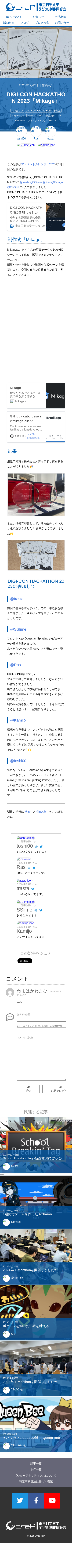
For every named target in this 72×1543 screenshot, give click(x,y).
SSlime (24, 909)
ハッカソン (17, 110)
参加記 (57, 110)
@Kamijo (57, 182)
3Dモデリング (18, 115)
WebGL (32, 115)
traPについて (14, 16)
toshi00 (25, 846)
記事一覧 (36, 1463)
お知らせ (38, 16)
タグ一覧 (36, 1469)
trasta (23, 888)
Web (41, 115)
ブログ (24, 22)
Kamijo (24, 931)
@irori (28, 811)
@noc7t (41, 811)
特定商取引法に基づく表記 (36, 1481)
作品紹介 (60, 16)
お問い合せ (62, 22)
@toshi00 (13, 187)
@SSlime (36, 182)
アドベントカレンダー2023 (42, 120)
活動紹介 (8, 22)
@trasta (24, 182)
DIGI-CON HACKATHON (38, 110)
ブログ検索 (42, 22)
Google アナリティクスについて (36, 1475)
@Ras (47, 182)
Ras (21, 867)
